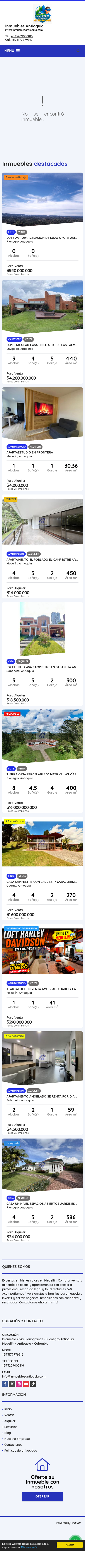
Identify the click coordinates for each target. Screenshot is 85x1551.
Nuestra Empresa (17, 1439)
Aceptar (70, 1544)
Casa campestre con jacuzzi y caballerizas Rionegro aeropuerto (42, 881)
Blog (7, 1433)
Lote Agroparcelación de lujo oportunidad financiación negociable (42, 237)
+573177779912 (21, 40)
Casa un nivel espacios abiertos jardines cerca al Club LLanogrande (42, 1203)
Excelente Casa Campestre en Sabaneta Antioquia (42, 667)
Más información (29, 1547)
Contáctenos (13, 1445)
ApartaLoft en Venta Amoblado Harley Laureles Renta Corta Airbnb (42, 989)
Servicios (10, 1427)
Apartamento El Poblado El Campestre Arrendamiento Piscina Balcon (42, 559)
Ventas (9, 1415)
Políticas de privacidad (20, 1451)
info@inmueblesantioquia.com (24, 30)
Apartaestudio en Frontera (30, 452)
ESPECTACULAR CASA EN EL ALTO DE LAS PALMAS (42, 345)
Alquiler (9, 1421)
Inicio (8, 1409)
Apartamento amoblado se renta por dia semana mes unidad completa (42, 1096)
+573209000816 (22, 36)
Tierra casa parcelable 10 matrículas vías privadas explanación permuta (42, 774)
